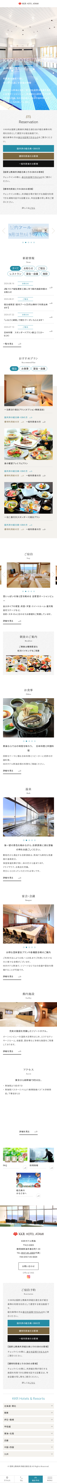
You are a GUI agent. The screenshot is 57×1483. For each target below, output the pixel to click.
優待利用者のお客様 (28, 156)
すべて (15, 268)
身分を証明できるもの (28, 137)
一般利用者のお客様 (28, 163)
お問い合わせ (28, 1266)
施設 (45, 273)
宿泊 (14, 368)
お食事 (24, 368)
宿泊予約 (35, 1480)
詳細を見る (8, 620)
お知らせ (28, 268)
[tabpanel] (34, 231)
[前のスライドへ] (3, 231)
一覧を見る (8, 343)
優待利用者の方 (11, 421)
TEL (21, 1480)
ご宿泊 (41, 268)
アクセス (7, 1480)
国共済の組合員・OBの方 (28, 148)
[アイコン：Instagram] (28, 1276)
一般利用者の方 (33, 421)
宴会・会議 (32, 273)
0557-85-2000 (28, 1252)
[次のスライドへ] (53, 231)
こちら (32, 207)
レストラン (15, 273)
